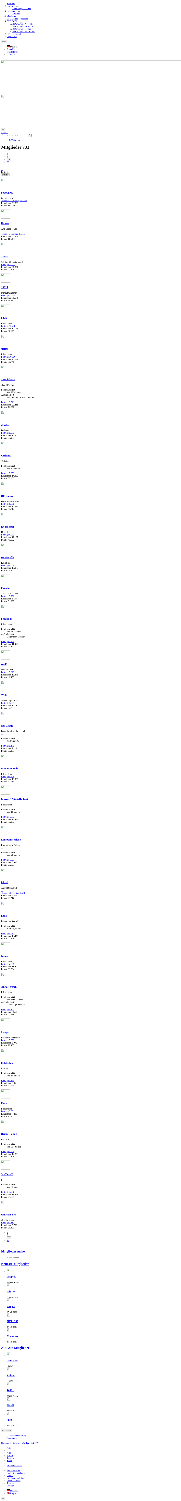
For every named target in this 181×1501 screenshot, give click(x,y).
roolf (4, 664)
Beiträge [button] (5, 172)
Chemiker (12, 1336)
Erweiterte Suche (14, 1465)
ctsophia (11, 1276)
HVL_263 (12, 1321)
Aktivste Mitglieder (15, 1348)
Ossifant (6, 455)
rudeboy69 (7, 557)
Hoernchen (7, 526)
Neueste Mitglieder (15, 1264)
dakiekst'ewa (8, 1214)
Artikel (10, 1453)
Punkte (10, 1475)
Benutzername (13, 1470)
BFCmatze (7, 495)
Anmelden (11, 49)
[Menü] (4, 41)
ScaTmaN (7, 1174)
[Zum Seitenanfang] (3, 1498)
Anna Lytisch (9, 986)
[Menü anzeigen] (17, 6)
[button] (13, 46)
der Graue (7, 725)
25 (8, 162)
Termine (10, 1458)
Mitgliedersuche (13, 1251)
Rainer (5, 223)
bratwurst (7, 192)
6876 (4, 317)
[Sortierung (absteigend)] (2, 169)
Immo (4, 956)
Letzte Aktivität (14, 1480)
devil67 (5, 424)
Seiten (9, 1460)
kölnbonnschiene (11, 839)
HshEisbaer (8, 1062)
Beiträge (10, 1485)
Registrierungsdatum (16, 1473)
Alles (9, 1448)
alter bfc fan (8, 379)
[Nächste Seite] (2, 167)
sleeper (11, 1306)
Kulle (4, 915)
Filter (6, 175)
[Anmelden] (2, 59)
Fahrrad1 (6, 618)
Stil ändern (6, 1431)
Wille (4, 694)
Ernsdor (6, 588)
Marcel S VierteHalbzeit (15, 799)
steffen (4, 348)
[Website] (2, 231)
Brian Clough (9, 1133)
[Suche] (3, 129)
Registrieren (12, 52)
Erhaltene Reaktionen (16, 1478)
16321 (4, 287)
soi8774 (11, 1291)
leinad (4, 882)
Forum (10, 1455)
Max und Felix (9, 768)
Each (4, 1103)
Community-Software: (19, 1443)
